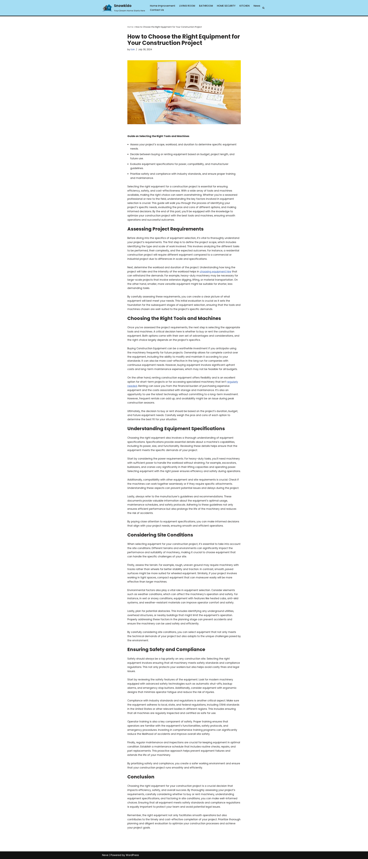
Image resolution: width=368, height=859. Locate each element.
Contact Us (157, 10)
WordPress (132, 855)
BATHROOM (206, 5)
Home (130, 26)
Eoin (133, 49)
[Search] (263, 8)
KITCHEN (244, 5)
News (257, 5)
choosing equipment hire (215, 271)
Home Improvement (162, 5)
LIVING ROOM (187, 5)
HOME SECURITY (226, 5)
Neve (105, 855)
